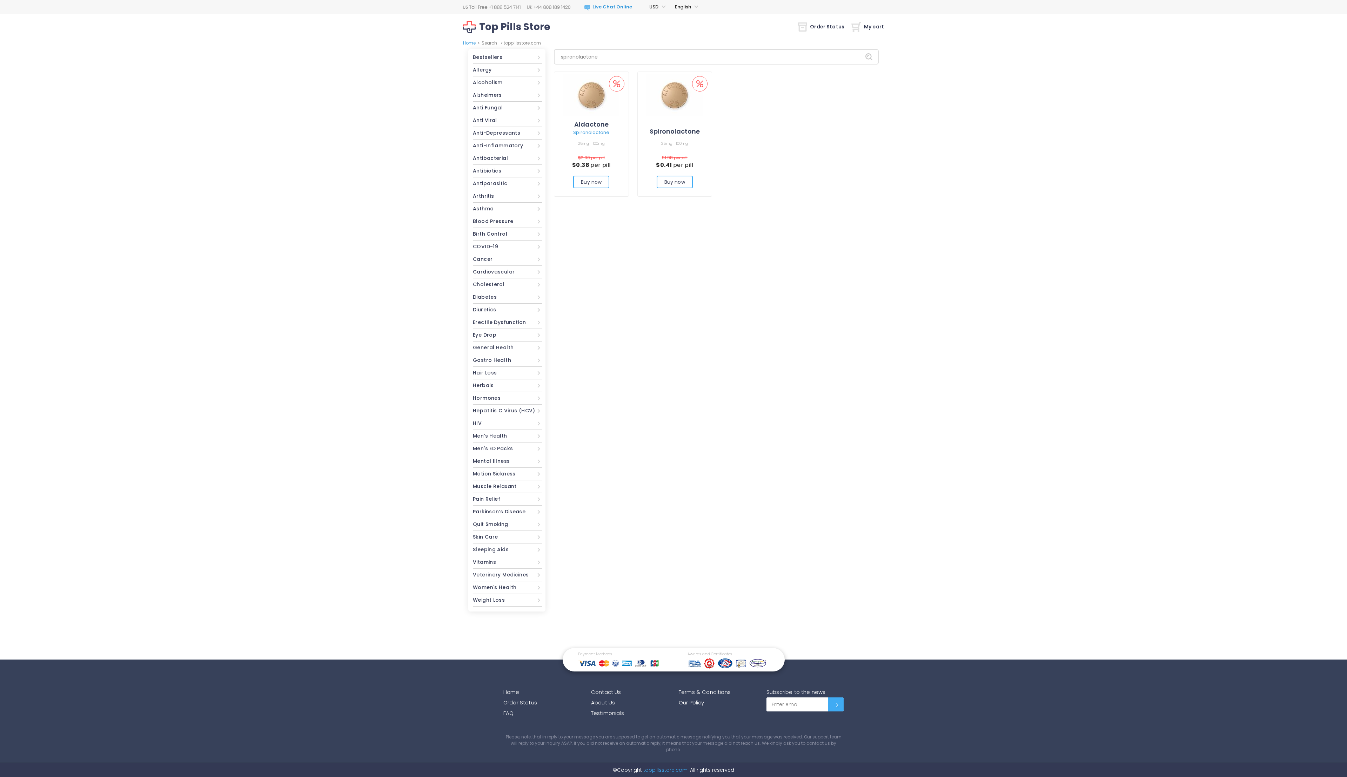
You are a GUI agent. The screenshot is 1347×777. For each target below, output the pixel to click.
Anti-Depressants (496, 132)
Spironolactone (591, 132)
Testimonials (607, 713)
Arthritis (483, 196)
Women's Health (494, 587)
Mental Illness (491, 461)
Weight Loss (489, 599)
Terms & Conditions (705, 692)
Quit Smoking (490, 524)
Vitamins (484, 562)
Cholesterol (488, 284)
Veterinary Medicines (501, 574)
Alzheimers (487, 95)
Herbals (483, 385)
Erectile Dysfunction (499, 322)
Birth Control (490, 233)
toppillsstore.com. (665, 769)
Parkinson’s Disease (499, 511)
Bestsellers (487, 57)
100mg (599, 143)
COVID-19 (485, 246)
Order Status (827, 26)
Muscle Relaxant (495, 486)
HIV (477, 423)
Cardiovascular (494, 271)
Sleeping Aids (491, 549)
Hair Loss (485, 372)
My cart (874, 26)
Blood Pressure (493, 221)
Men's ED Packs (493, 448)
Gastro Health (492, 360)
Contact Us (606, 692)
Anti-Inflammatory (498, 145)
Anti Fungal (488, 107)
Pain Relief (486, 498)
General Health (493, 347)
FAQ (508, 713)
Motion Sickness (494, 473)
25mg (583, 143)
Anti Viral (485, 120)
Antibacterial (490, 158)
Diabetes (485, 296)
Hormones (487, 397)
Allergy (482, 69)
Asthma (483, 208)
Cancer (482, 259)
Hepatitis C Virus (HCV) (504, 410)
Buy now (591, 181)
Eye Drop (484, 334)
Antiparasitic (490, 183)
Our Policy (691, 702)
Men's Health (490, 435)
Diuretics (484, 309)
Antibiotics (487, 170)
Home (469, 43)
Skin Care (485, 536)
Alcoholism (488, 82)
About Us (603, 702)
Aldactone (591, 124)
